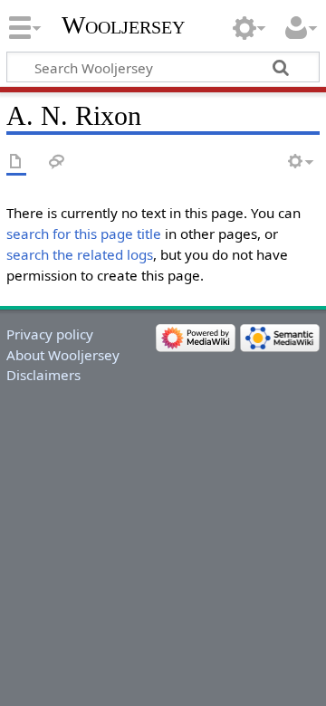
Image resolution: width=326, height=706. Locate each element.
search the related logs (79, 254)
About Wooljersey (63, 355)
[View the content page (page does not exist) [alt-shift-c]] (16, 162)
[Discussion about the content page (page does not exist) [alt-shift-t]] (57, 162)
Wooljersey (123, 25)
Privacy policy (49, 334)
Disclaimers (43, 375)
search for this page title (83, 233)
